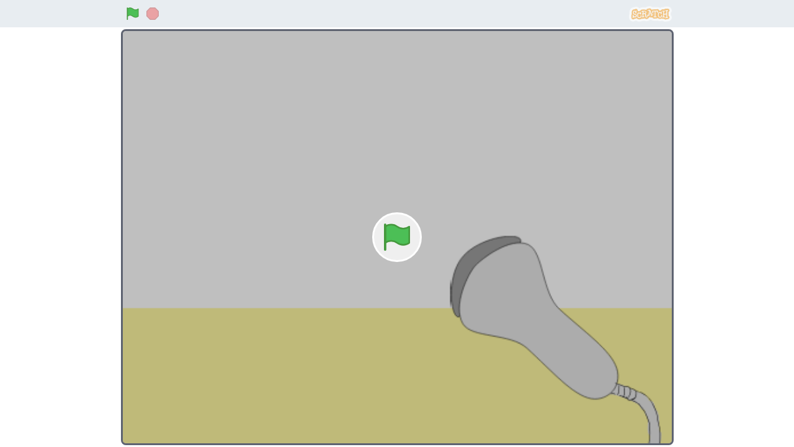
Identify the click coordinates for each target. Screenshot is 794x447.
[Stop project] (153, 14)
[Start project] (133, 14)
